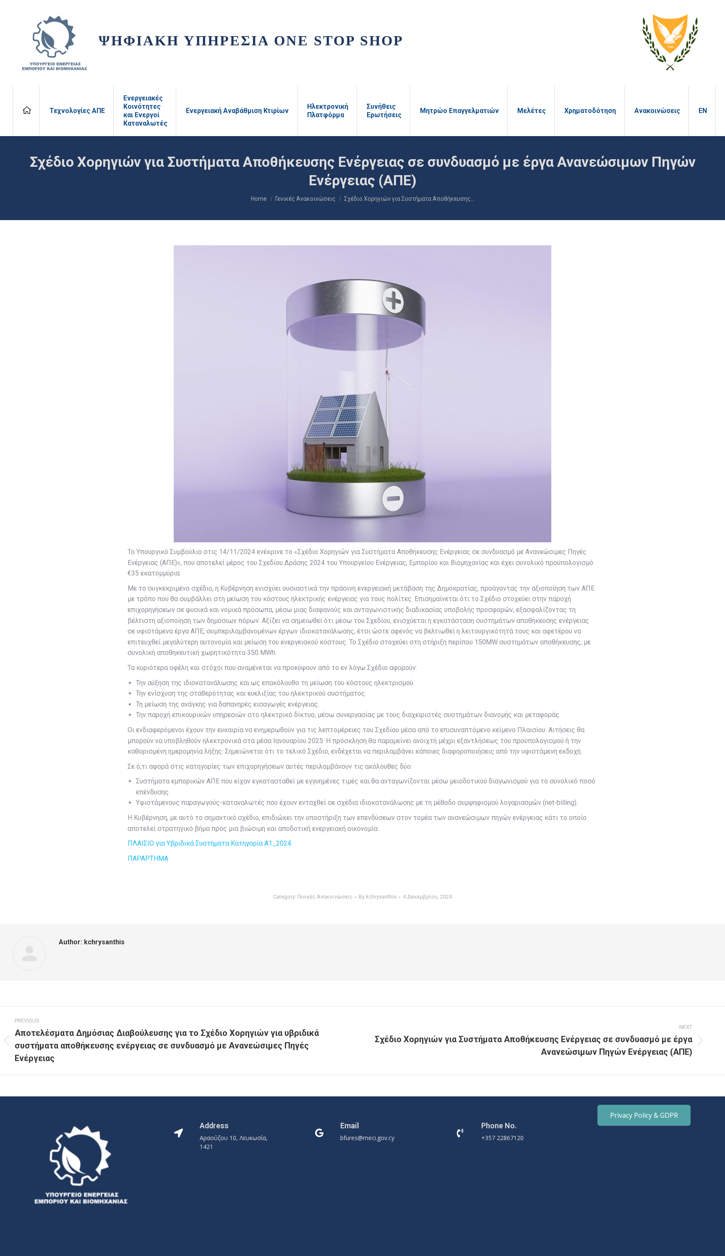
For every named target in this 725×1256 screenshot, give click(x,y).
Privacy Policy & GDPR (644, 1115)
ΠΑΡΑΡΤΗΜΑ (148, 858)
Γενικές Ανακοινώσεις (324, 896)
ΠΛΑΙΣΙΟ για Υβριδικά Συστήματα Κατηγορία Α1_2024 (209, 843)
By (377, 896)
